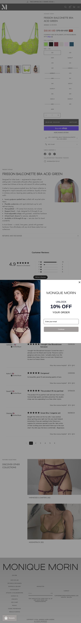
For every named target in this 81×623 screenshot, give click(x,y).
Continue (61, 329)
